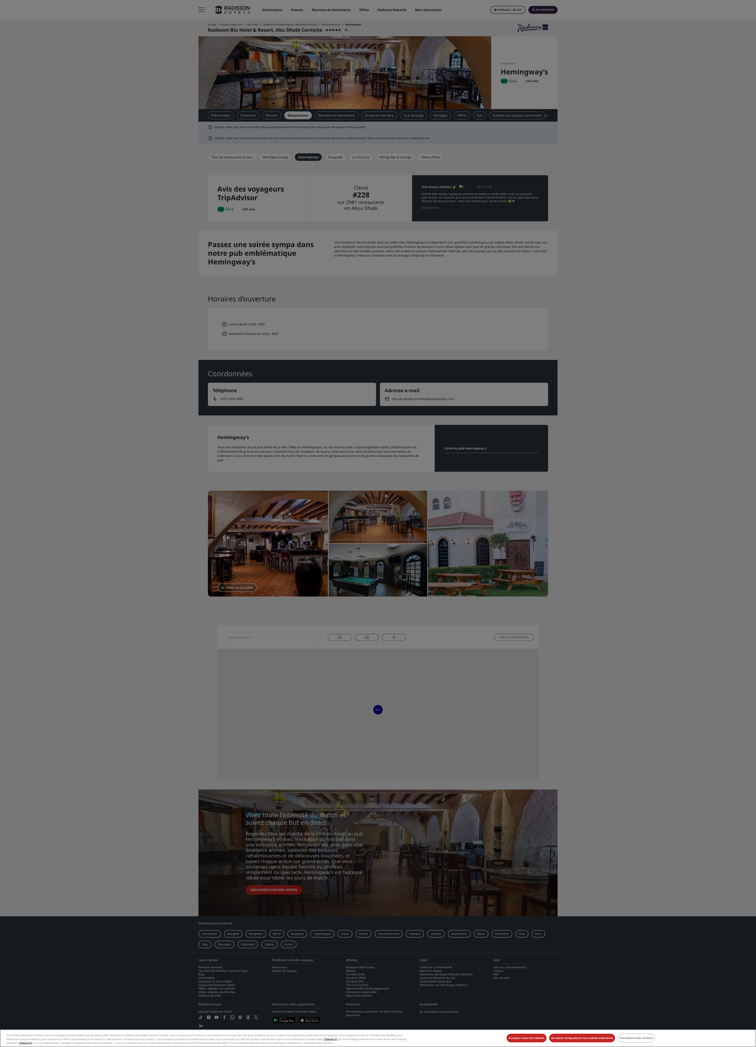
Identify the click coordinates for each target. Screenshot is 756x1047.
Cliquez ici (331, 1039)
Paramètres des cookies (636, 1038)
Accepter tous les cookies (526, 1038)
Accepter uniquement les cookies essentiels (582, 1038)
